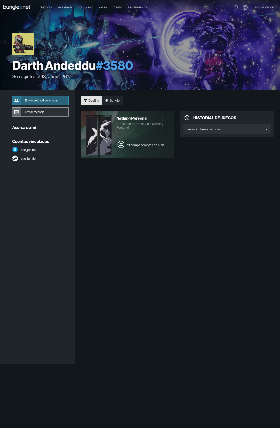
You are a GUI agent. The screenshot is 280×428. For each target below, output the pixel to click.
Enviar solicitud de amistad (41, 100)
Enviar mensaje (34, 111)
